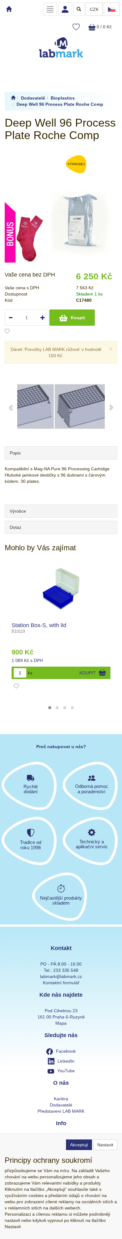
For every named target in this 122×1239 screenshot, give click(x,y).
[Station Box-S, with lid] (61, 588)
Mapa (61, 1023)
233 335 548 (65, 970)
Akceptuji (79, 1144)
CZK (94, 9)
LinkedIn (66, 1061)
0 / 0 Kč (103, 26)
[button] (49, 708)
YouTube (66, 1070)
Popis (15, 452)
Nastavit (105, 1144)
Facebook (66, 1051)
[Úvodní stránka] (13, 97)
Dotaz (15, 527)
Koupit (78, 317)
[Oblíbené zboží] (76, 27)
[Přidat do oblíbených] (7, 331)
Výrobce (18, 511)
